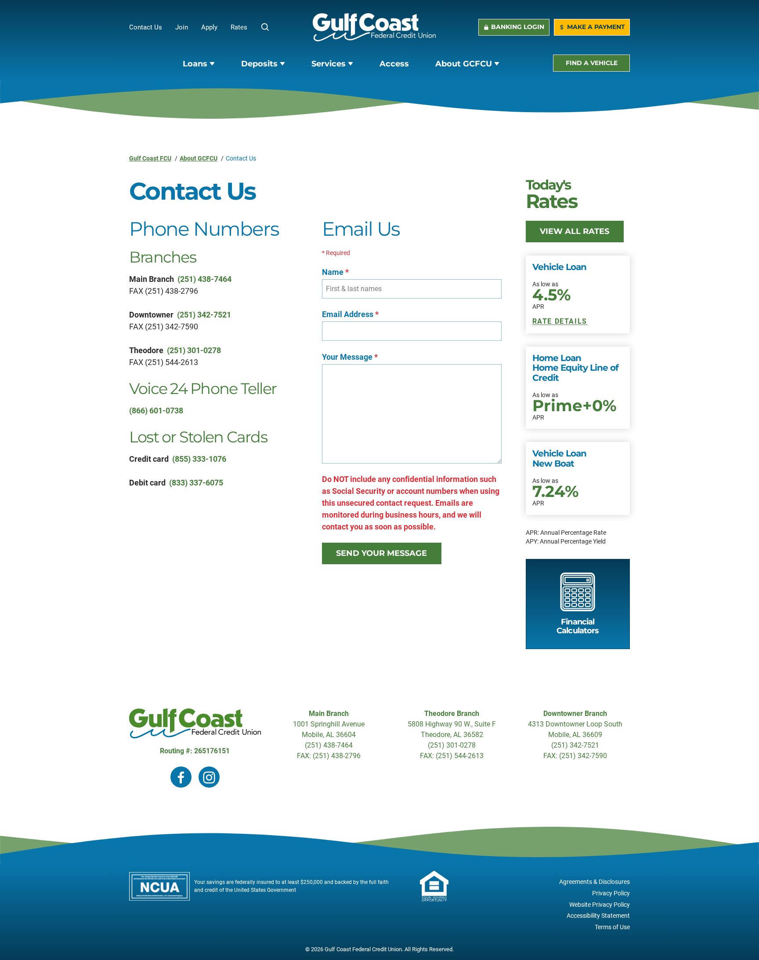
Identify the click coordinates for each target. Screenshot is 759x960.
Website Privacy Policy (599, 905)
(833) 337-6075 (196, 482)
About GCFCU (463, 64)
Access (394, 64)
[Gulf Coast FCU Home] (374, 27)
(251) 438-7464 (204, 279)
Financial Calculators (578, 626)
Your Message (350, 356)
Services (328, 64)
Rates (239, 27)
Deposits (259, 64)
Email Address (350, 314)
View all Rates (574, 231)
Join (188, 27)
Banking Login (517, 27)
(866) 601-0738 (156, 410)
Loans (195, 64)
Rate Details (559, 321)
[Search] (265, 27)
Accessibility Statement (598, 916)
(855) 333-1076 (199, 459)
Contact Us (145, 27)
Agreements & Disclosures (594, 882)
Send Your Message (381, 553)
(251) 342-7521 (204, 314)
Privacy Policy (611, 893)
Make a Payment (596, 27)
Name (335, 272)
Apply (216, 27)
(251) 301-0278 (194, 350)
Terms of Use (612, 927)
